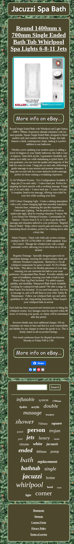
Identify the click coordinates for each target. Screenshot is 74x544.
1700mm (56, 401)
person (36, 429)
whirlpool (29, 484)
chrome (24, 444)
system (43, 400)
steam (56, 439)
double (51, 406)
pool (20, 439)
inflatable (25, 399)
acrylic (35, 407)
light (28, 495)
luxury (44, 437)
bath (27, 459)
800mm (41, 451)
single (50, 468)
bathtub (30, 468)
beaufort (50, 414)
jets (31, 437)
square (57, 423)
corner (43, 493)
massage (32, 413)
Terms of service (38, 534)
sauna (59, 487)
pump (55, 451)
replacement (47, 461)
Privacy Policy (38, 528)
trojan (54, 430)
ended (25, 450)
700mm (42, 423)
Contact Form (38, 522)
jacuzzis (52, 444)
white (37, 443)
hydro (23, 407)
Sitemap (38, 516)
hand (50, 486)
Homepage (38, 510)
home (50, 477)
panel (20, 431)
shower (24, 421)
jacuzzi (32, 476)
